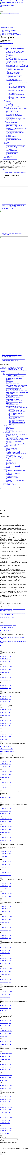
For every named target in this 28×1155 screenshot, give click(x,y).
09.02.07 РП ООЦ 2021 (6, 968)
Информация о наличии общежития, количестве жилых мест (12, 355)
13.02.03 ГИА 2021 (5, 888)
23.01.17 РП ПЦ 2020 (5, 821)
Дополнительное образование (14, 126)
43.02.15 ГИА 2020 (5, 672)
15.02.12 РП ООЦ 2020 (6, 771)
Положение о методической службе (15, 145)
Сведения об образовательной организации (14, 48)
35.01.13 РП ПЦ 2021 (5, 797)
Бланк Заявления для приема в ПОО (16, 118)
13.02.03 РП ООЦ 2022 (6, 894)
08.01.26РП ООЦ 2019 (6, 1053)
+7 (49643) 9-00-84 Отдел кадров (8, 31)
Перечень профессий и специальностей (16, 108)
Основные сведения (11, 50)
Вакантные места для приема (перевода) (17, 112)
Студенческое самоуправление (14, 131)
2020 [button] (1, 664)
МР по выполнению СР (6, 630)
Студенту (5, 121)
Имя (1, 1139)
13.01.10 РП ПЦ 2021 (5, 930)
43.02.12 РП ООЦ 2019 (6, 696)
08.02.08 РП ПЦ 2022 (5, 1044)
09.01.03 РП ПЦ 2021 (5, 1008)
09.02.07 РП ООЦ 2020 (6, 958)
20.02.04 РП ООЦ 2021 (6, 1117)
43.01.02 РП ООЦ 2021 (6, 734)
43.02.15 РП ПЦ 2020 (5, 669)
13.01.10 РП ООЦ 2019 (6, 906)
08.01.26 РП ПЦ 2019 (5, 1056)
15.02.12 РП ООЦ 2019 (6, 761)
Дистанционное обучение (13, 140)
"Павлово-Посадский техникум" (12, 22)
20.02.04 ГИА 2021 (5, 1123)
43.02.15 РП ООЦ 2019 (6, 656)
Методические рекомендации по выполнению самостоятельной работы (12, 613)
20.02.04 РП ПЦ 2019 (5, 1099)
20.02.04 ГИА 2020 (5, 1112)
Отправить (3, 1152)
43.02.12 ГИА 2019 (5, 701)
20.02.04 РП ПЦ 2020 (5, 1109)
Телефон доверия (10, 129)
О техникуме (9, 104)
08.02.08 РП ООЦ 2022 (6, 1041)
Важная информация (11, 122)
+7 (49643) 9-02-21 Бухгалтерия (8, 33)
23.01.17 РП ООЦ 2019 (6, 808)
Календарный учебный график (14, 125)
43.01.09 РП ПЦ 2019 (5, 723)
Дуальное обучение (11, 136)
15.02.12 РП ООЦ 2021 (6, 782)
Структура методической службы (15, 146)
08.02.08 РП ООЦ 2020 (6, 1020)
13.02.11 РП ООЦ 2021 (6, 851)
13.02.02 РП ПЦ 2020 (5, 994)
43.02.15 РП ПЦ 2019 (5, 659)
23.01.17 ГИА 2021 (5, 832)
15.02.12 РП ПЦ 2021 (5, 785)
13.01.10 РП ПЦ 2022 (5, 938)
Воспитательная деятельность (14, 80)
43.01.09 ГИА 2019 (5, 725)
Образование (9, 55)
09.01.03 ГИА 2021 (5, 1010)
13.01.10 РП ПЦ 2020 (5, 919)
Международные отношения (13, 72)
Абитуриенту (6, 107)
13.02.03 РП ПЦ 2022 (5, 896)
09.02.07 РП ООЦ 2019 (6, 947)
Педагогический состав (12, 58)
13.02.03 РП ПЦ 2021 (5, 886)
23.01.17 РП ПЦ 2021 (5, 829)
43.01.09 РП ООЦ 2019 (6, 720)
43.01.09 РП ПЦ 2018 (5, 712)
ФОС (1, 645)
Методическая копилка (12, 152)
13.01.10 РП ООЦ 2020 (6, 916)
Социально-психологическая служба (16, 128)
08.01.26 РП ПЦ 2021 (5, 1077)
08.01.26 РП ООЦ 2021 (6, 1075)
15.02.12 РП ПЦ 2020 (5, 774)
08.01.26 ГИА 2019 (5, 1059)
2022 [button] (1, 682)
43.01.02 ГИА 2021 (5, 739)
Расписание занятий (11, 124)
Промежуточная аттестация (13, 139)
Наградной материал (11, 150)
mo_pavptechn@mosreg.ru (6, 43)
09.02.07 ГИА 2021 (5, 974)
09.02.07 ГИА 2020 (5, 963)
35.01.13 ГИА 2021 (5, 800)
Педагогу (5, 143)
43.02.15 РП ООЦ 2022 (6, 685)
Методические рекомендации (8, 625)
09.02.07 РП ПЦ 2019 (5, 950)
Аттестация (9, 149)
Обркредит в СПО (8, 157)
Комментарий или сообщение (8, 1142)
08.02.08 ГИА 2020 (5, 1025)
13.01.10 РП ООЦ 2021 (6, 927)
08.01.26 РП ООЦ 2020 (6, 1064)
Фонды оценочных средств (7, 617)
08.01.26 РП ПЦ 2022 (5, 1088)
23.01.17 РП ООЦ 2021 (6, 827)
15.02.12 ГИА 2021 (5, 787)
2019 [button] (1, 653)
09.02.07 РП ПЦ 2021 (5, 971)
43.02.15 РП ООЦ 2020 (6, 666)
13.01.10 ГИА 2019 (5, 911)
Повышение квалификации (13, 147)
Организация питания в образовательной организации (14, 74)
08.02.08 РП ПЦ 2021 (5, 1033)
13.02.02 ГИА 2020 (5, 997)
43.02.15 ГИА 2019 (5, 661)
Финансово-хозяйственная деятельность (17, 65)
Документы (9, 54)
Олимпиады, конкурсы (12, 79)
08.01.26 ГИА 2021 (5, 1080)
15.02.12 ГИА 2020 (5, 777)
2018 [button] (1, 707)
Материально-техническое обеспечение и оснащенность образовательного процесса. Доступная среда (16, 61)
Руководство (9, 57)
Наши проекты (10, 103)
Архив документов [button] (5, 364)
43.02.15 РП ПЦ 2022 (5, 688)
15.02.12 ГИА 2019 (5, 766)
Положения (9, 135)
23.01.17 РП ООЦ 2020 (6, 819)
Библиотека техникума (12, 138)
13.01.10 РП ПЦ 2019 (5, 909)
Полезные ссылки (11, 153)
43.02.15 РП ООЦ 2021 (6, 677)
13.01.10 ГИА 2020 (5, 922)
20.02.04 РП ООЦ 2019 (6, 1096)
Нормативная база (14, 89)
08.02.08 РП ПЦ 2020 (5, 1023)
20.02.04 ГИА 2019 (5, 1101)
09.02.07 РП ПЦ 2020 (5, 961)
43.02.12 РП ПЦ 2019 (5, 699)
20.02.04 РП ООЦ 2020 (6, 1107)
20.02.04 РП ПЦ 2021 (5, 1120)
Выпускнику (6, 142)
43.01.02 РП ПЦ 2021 (5, 736)
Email (2, 1141)
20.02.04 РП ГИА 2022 (6, 1133)
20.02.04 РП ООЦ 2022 (6, 1128)
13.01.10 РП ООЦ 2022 (6, 935)
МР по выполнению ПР (6, 627)
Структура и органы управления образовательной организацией (15, 52)
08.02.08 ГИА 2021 (5, 1036)
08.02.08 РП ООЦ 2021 (6, 1031)
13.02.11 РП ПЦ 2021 (5, 853)
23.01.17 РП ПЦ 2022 (5, 840)
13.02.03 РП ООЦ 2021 (6, 883)
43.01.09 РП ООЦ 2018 (6, 710)
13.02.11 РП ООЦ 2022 (6, 872)
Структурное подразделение (7, 27)
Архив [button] (2, 622)
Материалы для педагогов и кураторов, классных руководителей (16, 92)
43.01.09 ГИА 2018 (5, 715)
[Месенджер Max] (14, 9)
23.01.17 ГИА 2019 (5, 813)
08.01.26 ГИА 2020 (5, 1069)
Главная (5, 100)
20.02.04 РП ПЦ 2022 (5, 1131)
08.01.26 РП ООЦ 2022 (6, 1085)
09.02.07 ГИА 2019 (5, 953)
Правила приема (10, 110)
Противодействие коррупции (14, 105)
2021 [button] (1, 606)
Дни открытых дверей (12, 111)
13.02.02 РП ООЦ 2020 (6, 991)
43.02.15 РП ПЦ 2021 (5, 680)
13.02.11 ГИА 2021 (5, 856)
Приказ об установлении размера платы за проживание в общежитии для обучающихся (13, 360)
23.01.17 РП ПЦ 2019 (5, 811)
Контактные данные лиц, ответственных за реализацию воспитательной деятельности (17, 86)
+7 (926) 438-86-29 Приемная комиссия (10, 34)
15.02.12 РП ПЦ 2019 (5, 764)
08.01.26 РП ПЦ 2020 (5, 1067)
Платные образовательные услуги (15, 64)
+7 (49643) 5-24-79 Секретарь (7, 30)
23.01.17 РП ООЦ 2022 (6, 837)
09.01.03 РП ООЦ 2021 (6, 1005)
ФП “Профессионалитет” (13, 119)
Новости (8, 101)
